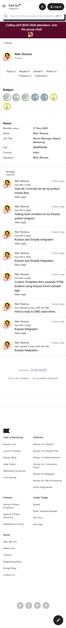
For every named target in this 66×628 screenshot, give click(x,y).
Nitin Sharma (23, 54)
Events (36, 504)
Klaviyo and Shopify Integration (34, 239)
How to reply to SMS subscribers (35, 311)
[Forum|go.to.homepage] (15, 7)
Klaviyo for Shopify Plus (45, 451)
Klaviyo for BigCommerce (46, 457)
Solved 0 (38, 71)
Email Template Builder (45, 511)
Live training (9, 477)
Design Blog (9, 568)
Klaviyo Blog (9, 457)
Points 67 (51, 71)
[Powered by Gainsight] (33, 371)
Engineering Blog (12, 561)
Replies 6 (24, 71)
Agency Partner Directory (11, 516)
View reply (20, 196)
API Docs (38, 517)
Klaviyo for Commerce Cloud (45, 466)
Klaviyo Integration (26, 329)
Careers (7, 555)
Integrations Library (13, 524)
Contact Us (9, 575)
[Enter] (6, 15)
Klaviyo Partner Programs (11, 506)
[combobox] (33, 15)
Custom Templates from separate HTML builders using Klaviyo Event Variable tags (39, 286)
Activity (10, 171)
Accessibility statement (45, 378)
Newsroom (9, 548)
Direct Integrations (43, 487)
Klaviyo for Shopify (43, 444)
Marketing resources (14, 471)
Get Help (38, 524)
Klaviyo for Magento (44, 474)
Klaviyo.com (9, 444)
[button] (4, 7)
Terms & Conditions (19, 378)
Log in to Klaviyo (12, 451)
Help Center (9, 464)
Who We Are (10, 541)
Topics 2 (11, 71)
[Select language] (42, 6)
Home (8, 43)
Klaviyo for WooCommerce (47, 480)
